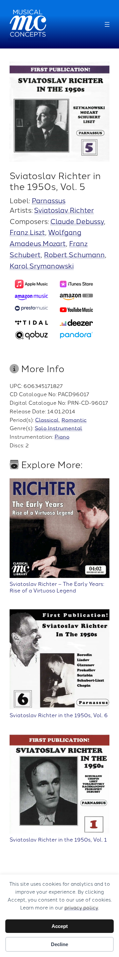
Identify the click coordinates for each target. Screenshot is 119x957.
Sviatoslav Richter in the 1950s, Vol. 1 (58, 839)
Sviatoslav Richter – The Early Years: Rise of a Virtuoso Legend (57, 586)
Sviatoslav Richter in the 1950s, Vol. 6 (59, 714)
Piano (62, 436)
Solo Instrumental (58, 427)
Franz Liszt (27, 232)
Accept (60, 926)
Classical (47, 419)
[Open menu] (107, 24)
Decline (59, 944)
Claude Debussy (77, 221)
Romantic (74, 419)
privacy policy (81, 907)
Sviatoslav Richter (64, 209)
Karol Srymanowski (42, 265)
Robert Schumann (74, 254)
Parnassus (48, 200)
